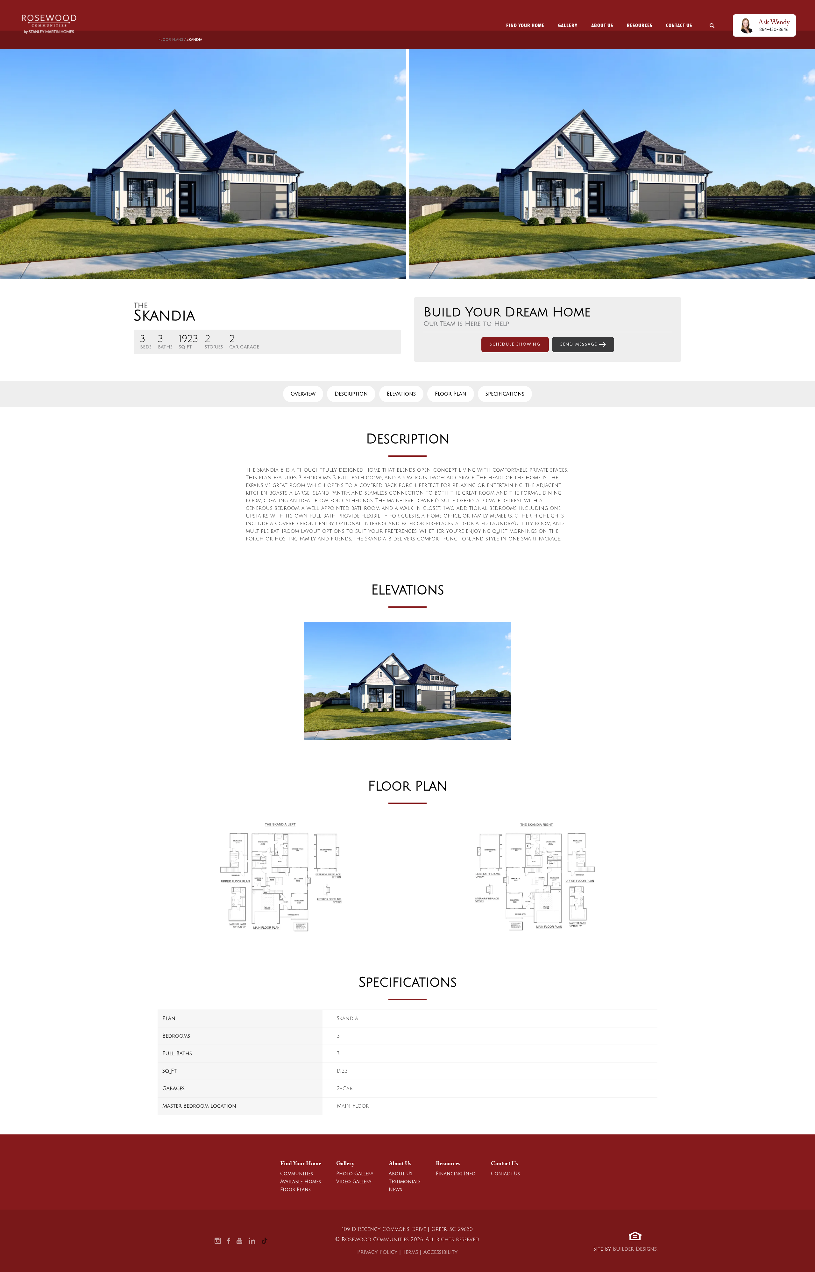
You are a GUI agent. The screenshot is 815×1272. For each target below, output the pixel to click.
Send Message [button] (578, 344)
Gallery (345, 1164)
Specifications (504, 394)
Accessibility (440, 1252)
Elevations (401, 394)
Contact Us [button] (679, 25)
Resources (448, 1164)
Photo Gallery (354, 1173)
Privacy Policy (377, 1252)
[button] (712, 25)
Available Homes (300, 1181)
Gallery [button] (568, 25)
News (395, 1189)
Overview (303, 394)
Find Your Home (300, 1164)
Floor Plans (171, 40)
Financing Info (456, 1173)
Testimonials (405, 1181)
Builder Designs (635, 1249)
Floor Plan (450, 394)
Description (351, 394)
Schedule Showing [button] (515, 344)
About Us (400, 1164)
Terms (410, 1252)
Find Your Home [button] (525, 25)
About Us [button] (602, 25)
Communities (296, 1173)
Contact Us (504, 1164)
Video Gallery (354, 1181)
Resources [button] (639, 25)
